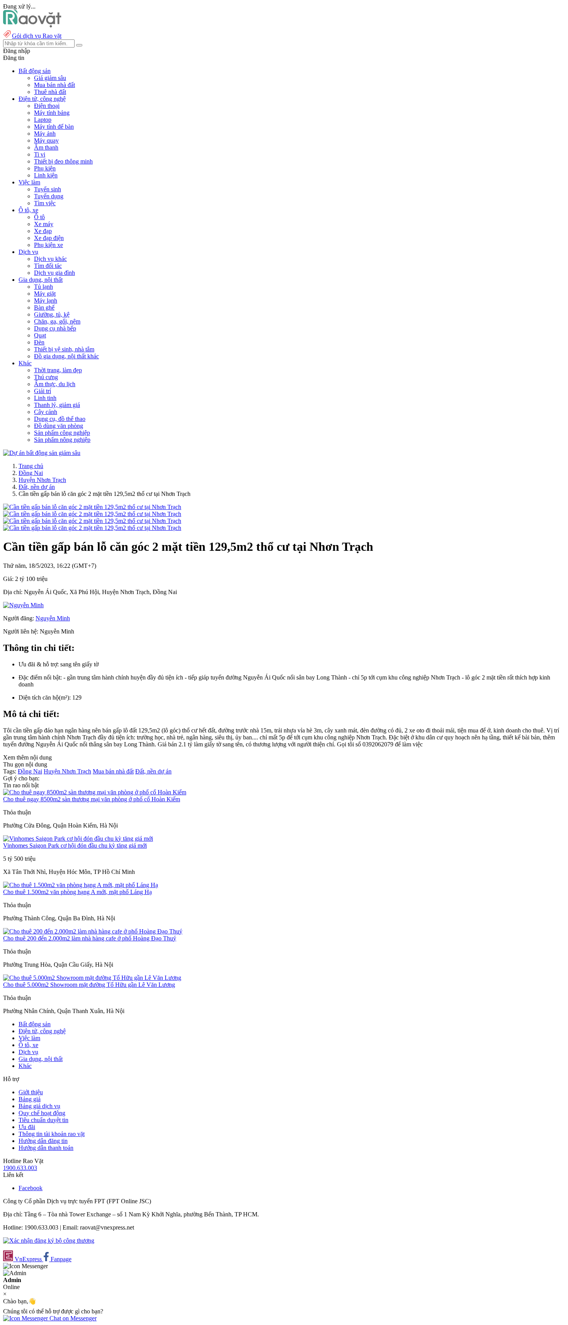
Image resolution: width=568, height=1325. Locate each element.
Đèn (39, 342)
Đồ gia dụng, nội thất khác (66, 356)
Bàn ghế (44, 307)
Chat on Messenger (72, 1318)
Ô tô (39, 217)
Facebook (31, 1188)
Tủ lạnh (43, 286)
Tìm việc (45, 203)
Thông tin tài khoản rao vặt (52, 1134)
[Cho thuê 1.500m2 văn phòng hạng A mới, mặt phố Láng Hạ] (80, 885)
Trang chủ (31, 466)
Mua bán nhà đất (54, 85)
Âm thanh (46, 147)
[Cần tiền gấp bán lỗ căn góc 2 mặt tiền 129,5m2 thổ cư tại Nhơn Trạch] (92, 507)
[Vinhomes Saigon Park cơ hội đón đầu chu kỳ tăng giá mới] (78, 838)
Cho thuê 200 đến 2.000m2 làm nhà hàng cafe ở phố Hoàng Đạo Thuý (89, 938)
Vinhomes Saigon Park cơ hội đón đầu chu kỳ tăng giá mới (75, 845)
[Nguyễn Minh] (23, 605)
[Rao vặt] (32, 25)
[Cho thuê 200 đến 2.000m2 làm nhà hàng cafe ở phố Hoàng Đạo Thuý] (92, 931)
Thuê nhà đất (50, 92)
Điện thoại (47, 105)
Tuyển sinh (47, 189)
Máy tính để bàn (54, 126)
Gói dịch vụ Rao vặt (36, 35)
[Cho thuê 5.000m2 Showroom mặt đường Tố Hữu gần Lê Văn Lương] (92, 977)
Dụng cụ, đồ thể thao (59, 419)
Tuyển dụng (48, 196)
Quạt (40, 335)
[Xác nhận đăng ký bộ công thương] (48, 1240)
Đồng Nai (31, 473)
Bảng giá (30, 1099)
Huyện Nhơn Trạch (42, 480)
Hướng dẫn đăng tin (43, 1141)
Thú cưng (46, 377)
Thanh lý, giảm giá (57, 405)
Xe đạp (43, 231)
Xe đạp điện (49, 238)
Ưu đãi (27, 1127)
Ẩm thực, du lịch (54, 384)
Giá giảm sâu (50, 78)
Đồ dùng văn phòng (58, 425)
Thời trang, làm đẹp (58, 370)
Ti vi (39, 154)
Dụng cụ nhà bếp (55, 328)
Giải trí (42, 391)
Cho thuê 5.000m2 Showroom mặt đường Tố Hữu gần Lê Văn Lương (89, 984)
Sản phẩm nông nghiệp (62, 439)
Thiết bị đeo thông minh (63, 161)
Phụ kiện (45, 168)
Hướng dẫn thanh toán (46, 1147)
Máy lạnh (45, 300)
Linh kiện (46, 175)
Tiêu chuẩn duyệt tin (43, 1120)
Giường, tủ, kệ (52, 314)
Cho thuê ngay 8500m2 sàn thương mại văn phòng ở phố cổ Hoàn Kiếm (91, 799)
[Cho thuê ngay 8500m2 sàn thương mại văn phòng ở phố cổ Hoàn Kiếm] (94, 792)
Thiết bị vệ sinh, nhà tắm (64, 349)
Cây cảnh (45, 412)
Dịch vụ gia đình (54, 272)
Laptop (42, 119)
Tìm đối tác (48, 265)
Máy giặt (45, 293)
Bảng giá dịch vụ (39, 1106)
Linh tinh (45, 398)
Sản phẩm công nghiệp (62, 432)
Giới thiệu (31, 1092)
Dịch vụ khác (50, 258)
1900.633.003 (20, 1168)
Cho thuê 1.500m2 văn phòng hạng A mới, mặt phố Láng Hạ (77, 892)
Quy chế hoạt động (42, 1113)
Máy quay (46, 140)
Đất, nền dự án (37, 487)
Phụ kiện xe (48, 245)
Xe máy (43, 224)
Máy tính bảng (52, 112)
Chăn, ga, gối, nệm (57, 321)
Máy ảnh (45, 133)
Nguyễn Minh (53, 618)
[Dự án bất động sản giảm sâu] (41, 453)
